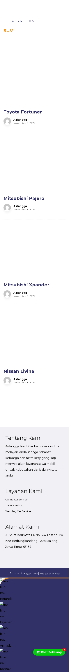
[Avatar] (7, 121)
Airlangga (20, 120)
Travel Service (13, 505)
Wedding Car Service (18, 511)
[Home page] (4, 21)
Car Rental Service (16, 499)
